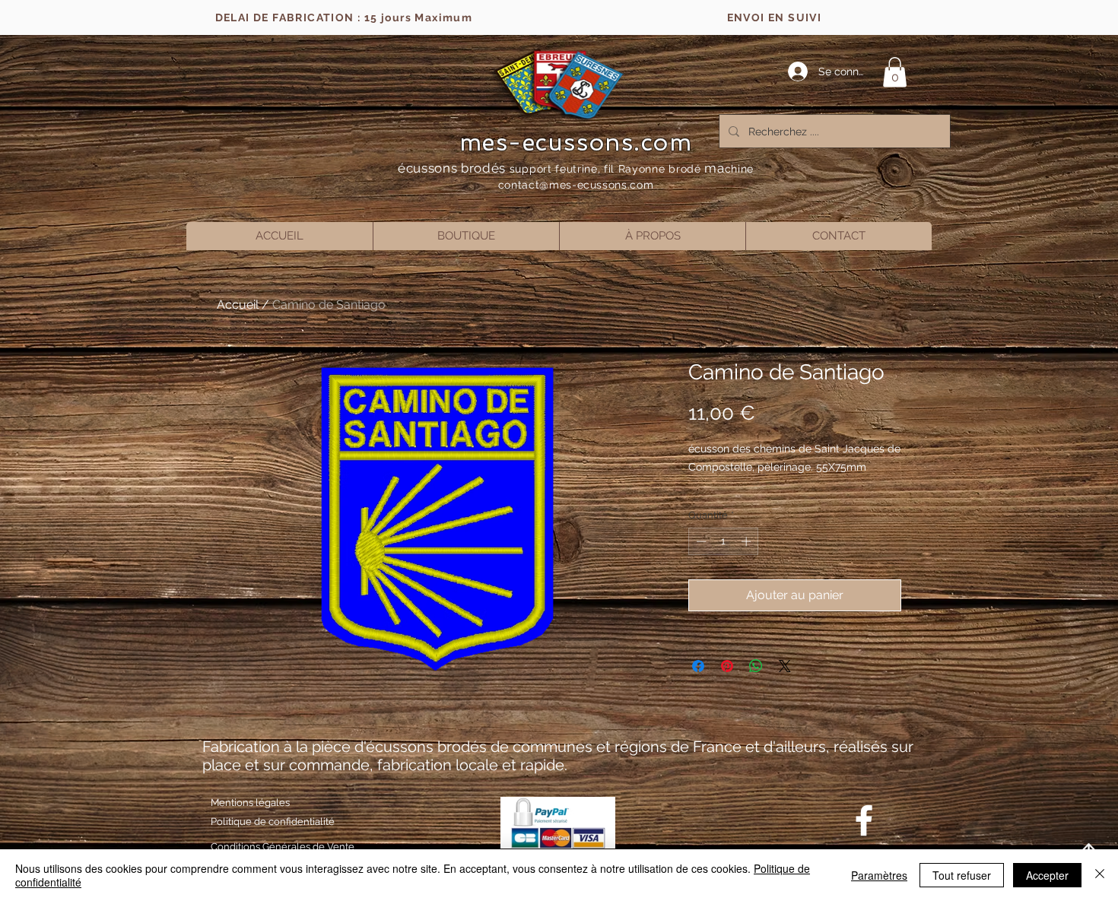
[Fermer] (1100, 875)
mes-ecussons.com (576, 142)
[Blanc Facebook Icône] (864, 820)
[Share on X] (785, 666)
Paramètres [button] (879, 875)
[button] (894, 72)
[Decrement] (700, 541)
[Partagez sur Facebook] (698, 666)
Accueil (238, 304)
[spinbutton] (723, 541)
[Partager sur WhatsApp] (756, 666)
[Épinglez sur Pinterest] (727, 666)
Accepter (1047, 875)
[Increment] (747, 541)
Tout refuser (961, 875)
